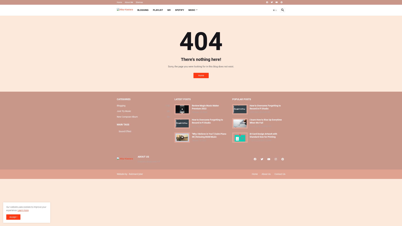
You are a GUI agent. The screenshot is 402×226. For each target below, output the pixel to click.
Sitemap (139, 2)
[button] (275, 10)
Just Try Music (143, 111)
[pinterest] (281, 2)
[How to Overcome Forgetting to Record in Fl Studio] (182, 123)
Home (119, 2)
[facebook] (267, 2)
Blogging (143, 105)
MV (169, 10)
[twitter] (272, 2)
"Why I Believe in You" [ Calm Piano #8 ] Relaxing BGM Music (209, 135)
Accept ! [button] (13, 217)
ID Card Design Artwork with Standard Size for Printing (263, 135)
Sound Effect (125, 131)
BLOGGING (143, 10)
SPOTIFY (179, 10)
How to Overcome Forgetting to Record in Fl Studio (207, 121)
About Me (129, 2)
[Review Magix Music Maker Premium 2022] (182, 109)
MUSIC (191, 10)
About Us (266, 174)
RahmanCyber (136, 174)
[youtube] (277, 2)
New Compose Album (143, 117)
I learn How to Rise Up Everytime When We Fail (266, 121)
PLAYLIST (158, 10)
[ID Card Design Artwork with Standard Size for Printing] (240, 137)
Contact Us (279, 174)
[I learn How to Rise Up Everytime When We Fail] (240, 123)
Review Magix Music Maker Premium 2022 (205, 107)
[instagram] (275, 159)
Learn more (23, 210)
